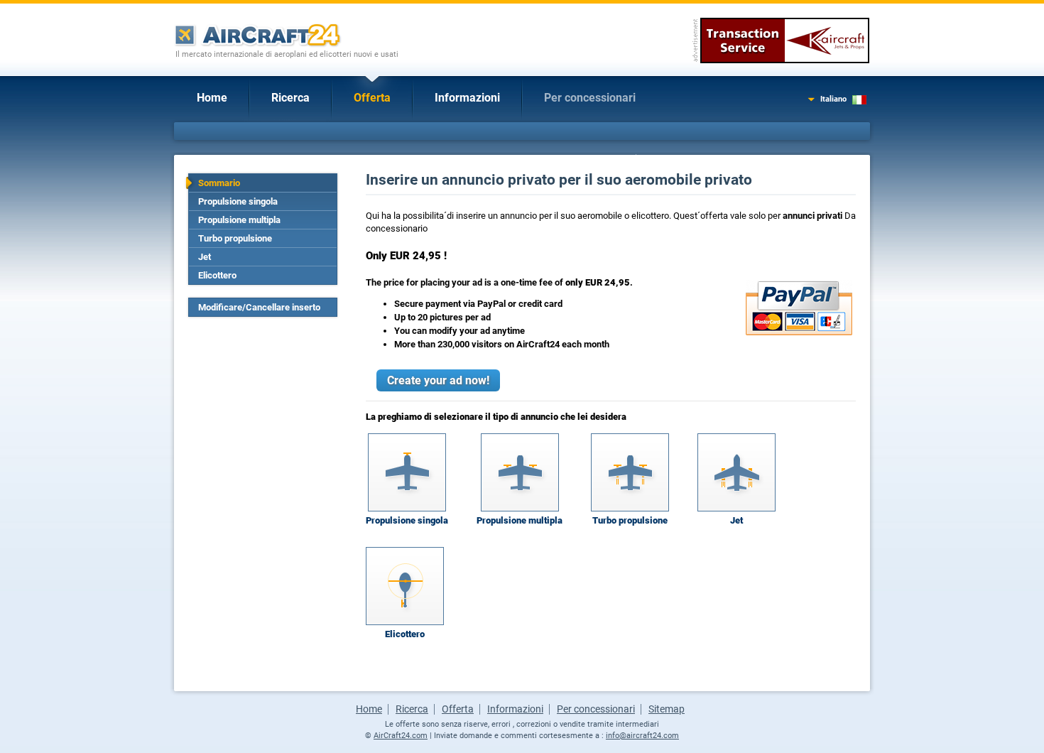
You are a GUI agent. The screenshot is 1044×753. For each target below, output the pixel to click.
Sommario (219, 183)
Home (212, 97)
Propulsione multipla (239, 220)
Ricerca (290, 97)
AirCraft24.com (401, 735)
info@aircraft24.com (642, 735)
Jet (204, 256)
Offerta (372, 97)
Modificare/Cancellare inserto (259, 307)
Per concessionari (590, 97)
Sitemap (666, 709)
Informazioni (467, 97)
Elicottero (217, 275)
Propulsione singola (238, 201)
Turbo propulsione (235, 238)
